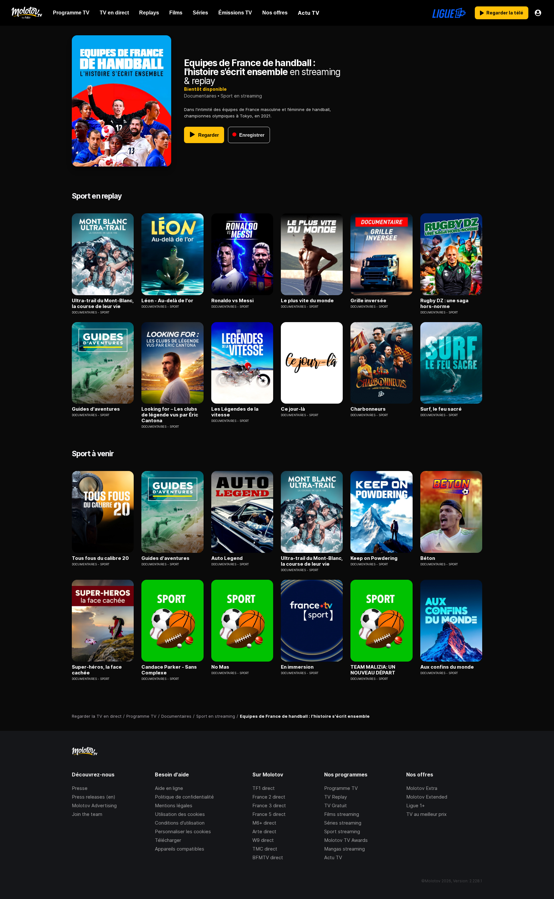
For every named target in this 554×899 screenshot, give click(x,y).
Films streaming (341, 814)
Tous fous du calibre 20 (100, 558)
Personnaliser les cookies (183, 831)
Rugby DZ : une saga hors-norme (444, 303)
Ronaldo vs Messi (232, 301)
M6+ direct (264, 823)
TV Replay (335, 797)
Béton (427, 558)
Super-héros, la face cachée (97, 670)
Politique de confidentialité (184, 797)
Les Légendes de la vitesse (234, 412)
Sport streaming (342, 831)
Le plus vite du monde (307, 301)
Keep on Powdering (374, 558)
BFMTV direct (267, 857)
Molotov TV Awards (346, 840)
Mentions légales (173, 805)
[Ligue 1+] (449, 13)
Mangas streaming (344, 849)
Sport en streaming (241, 95)
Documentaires (200, 95)
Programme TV (341, 788)
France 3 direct (269, 805)
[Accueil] (26, 12)
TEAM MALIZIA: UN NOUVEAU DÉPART (372, 670)
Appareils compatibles (179, 849)
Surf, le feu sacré (441, 409)
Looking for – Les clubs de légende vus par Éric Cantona (169, 415)
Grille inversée (368, 301)
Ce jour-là (293, 409)
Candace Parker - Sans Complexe (169, 670)
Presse (80, 788)
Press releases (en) (93, 797)
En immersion (297, 667)
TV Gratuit (335, 805)
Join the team (87, 814)
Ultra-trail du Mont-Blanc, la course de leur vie (103, 303)
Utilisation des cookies (180, 814)
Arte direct (264, 831)
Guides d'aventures (96, 409)
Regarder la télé (504, 12)
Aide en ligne (169, 788)
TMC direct (264, 849)
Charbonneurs (368, 409)
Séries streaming (342, 823)
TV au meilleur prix (426, 814)
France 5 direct (269, 814)
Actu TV (333, 857)
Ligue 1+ (415, 805)
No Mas (220, 667)
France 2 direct (268, 797)
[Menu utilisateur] (538, 13)
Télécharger (168, 840)
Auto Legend (227, 558)
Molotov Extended (426, 797)
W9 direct (263, 840)
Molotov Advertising (94, 805)
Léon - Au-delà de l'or (167, 301)
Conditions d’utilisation (180, 823)
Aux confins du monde (447, 667)
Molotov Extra (421, 788)
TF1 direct (263, 788)
